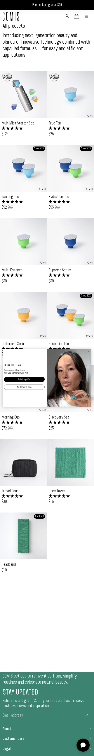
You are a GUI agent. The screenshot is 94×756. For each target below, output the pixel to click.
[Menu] (86, 16)
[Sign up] (86, 715)
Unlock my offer (24, 379)
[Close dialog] (88, 351)
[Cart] (76, 16)
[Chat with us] (83, 745)
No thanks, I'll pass (24, 387)
